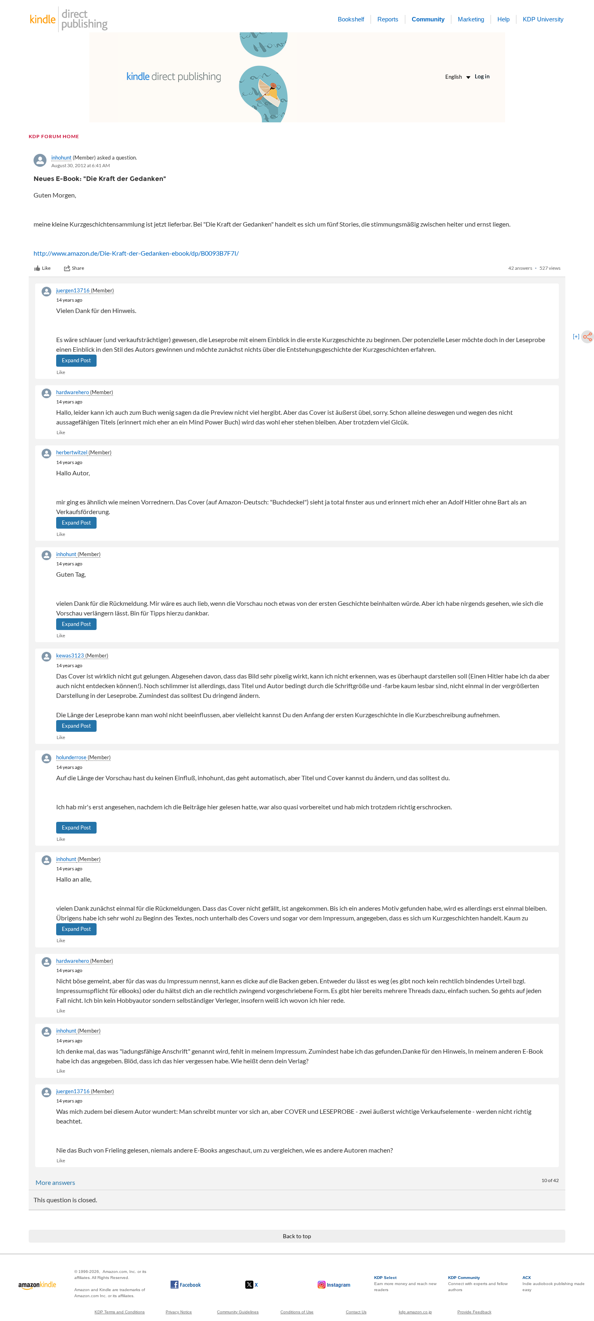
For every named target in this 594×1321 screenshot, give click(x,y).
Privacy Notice (179, 1312)
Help (503, 19)
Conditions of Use (297, 1312)
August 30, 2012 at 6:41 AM (80, 165)
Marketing (471, 19)
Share (78, 268)
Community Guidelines (238, 1312)
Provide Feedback (474, 1312)
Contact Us (356, 1312)
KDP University (543, 19)
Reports (387, 19)
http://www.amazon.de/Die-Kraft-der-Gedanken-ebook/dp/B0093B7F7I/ (136, 253)
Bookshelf (351, 19)
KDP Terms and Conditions (120, 1312)
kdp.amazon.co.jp (415, 1312)
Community (428, 19)
